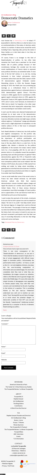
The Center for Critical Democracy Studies (18, 387)
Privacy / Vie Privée (8, 466)
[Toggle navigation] (18, 7)
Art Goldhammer (18, 401)
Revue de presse (18, 425)
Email (3, 353)
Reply (5, 310)
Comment (4, 324)
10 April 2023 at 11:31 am (11, 246)
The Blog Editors (18, 403)
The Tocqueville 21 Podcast (18, 427)
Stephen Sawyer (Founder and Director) (19, 415)
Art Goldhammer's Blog (8, 15)
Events (18, 436)
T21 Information (18, 438)
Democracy (20, 222)
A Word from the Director (18, 408)
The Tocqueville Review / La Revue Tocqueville (18, 389)
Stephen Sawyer (18, 399)
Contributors (18, 406)
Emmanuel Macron (11, 222)
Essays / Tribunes (18, 422)
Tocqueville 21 (18, 396)
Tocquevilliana (18, 432)
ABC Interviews (18, 434)
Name (3, 346)
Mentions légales (7, 463)
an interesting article (19, 40)
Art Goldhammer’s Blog (18, 418)
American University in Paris (18, 384)
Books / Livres (18, 420)
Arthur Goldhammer (14, 22)
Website (4, 359)
